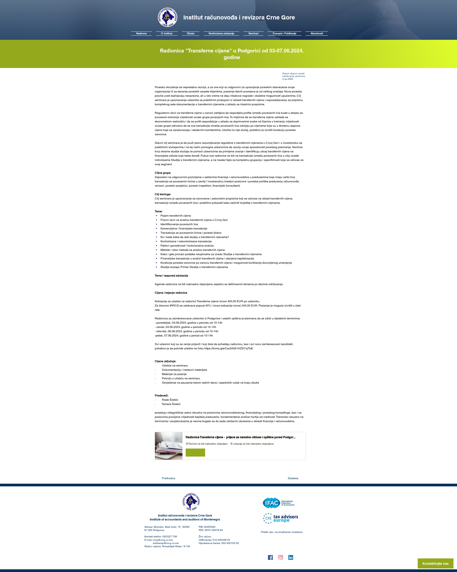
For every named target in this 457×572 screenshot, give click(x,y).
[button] (230, 446)
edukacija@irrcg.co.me (166, 543)
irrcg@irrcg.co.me (163, 539)
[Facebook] (270, 557)
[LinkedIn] (290, 557)
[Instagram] (280, 557)
